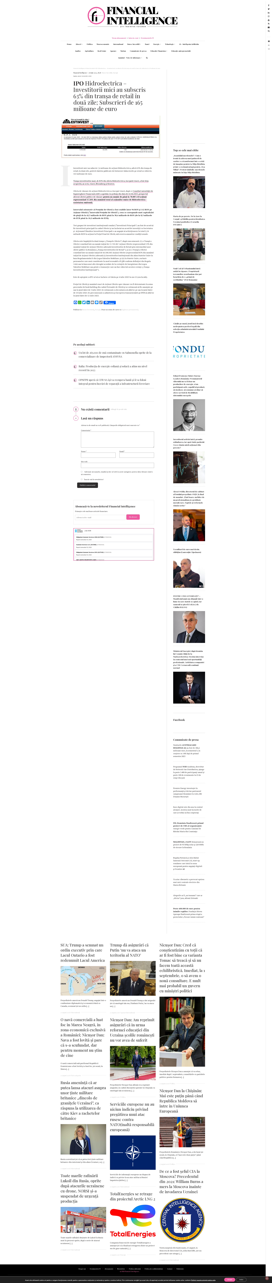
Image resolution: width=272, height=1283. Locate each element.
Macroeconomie (103, 44)
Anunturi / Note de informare (130, 58)
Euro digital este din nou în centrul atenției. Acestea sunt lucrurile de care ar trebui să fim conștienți (188, 810)
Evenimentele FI (147, 38)
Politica (90, 44)
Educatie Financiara (158, 51)
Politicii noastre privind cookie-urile (203, 1280)
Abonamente (109, 1269)
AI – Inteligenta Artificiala (189, 44)
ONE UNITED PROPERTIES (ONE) (90, 560)
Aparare (113, 51)
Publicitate (180, 1269)
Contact (169, 1269)
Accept (229, 1280)
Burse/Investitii (134, 44)
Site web (84, 461)
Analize (78, 51)
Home (69, 44)
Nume (84, 451)
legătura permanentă (130, 309)
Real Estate (102, 51)
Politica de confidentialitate (154, 1269)
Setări (241, 1280)
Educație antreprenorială (181, 51)
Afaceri (79, 44)
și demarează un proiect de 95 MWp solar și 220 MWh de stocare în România (188, 845)
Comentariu (86, 430)
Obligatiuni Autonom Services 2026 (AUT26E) (93, 537)
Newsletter (121, 1269)
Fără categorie (76, 1076)
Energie (157, 44)
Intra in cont (133, 38)
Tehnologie (170, 44)
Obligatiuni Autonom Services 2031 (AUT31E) (93, 552)
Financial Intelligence (80, 73)
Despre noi (82, 1269)
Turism (123, 51)
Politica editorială (135, 1269)
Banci (147, 44)
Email (122, 451)
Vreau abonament (119, 38)
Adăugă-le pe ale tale (118, 409)
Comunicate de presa (138, 51)
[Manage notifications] (267, 1278)
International (118, 44)
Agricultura (89, 51)
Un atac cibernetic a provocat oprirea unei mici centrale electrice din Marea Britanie (188, 882)
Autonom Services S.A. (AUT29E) (90, 544)
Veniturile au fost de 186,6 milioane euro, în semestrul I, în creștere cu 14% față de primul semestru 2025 (186, 750)
